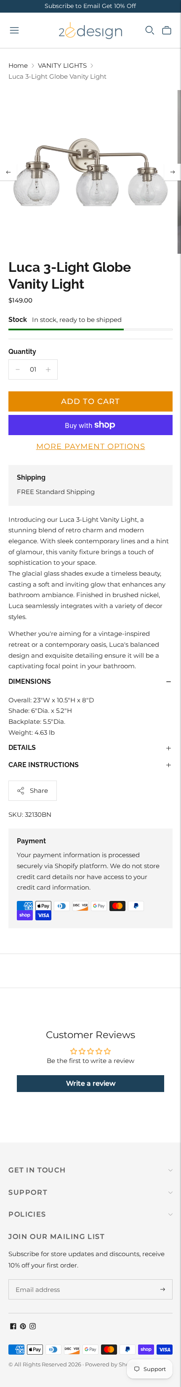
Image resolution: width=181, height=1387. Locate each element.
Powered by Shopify (112, 1364)
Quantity (22, 352)
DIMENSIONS (29, 682)
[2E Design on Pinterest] (23, 1327)
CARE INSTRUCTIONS (43, 765)
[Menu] (14, 30)
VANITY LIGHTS (62, 65)
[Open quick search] (150, 30)
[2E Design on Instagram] (32, 1327)
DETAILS (22, 748)
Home (18, 65)
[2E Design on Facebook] (13, 1327)
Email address (36, 1279)
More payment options (90, 446)
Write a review (90, 1083)
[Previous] (8, 172)
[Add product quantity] (48, 369)
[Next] (172, 172)
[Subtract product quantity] (18, 369)
